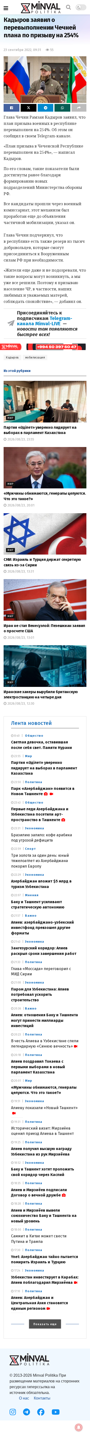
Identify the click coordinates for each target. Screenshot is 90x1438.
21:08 (17, 982)
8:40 (16, 735)
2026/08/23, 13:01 (20, 638)
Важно (31, 915)
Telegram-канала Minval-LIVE (44, 320)
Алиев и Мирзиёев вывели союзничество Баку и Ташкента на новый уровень (44, 1215)
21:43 (16, 941)
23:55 (17, 756)
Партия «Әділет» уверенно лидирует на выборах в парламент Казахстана (44, 768)
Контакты (42, 1398)
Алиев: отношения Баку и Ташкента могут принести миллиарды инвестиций (44, 1020)
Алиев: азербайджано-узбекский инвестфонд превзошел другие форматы (42, 927)
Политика (33, 782)
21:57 (16, 915)
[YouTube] (56, 1412)
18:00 (17, 1229)
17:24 (16, 1270)
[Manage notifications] (79, 1427)
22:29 (17, 874)
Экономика (34, 828)
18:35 (17, 1183)
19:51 (16, 1101)
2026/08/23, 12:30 (20, 704)
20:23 (17, 1034)
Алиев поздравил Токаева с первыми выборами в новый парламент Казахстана (38, 1066)
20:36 (17, 1008)
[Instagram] (13, 1412)
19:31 (16, 1122)
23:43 (17, 802)
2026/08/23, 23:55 (20, 439)
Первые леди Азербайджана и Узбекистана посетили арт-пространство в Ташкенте (39, 814)
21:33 (16, 962)
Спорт (30, 848)
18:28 (17, 1203)
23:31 (16, 828)
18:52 (17, 1162)
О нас (24, 1398)
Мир (10, 418)
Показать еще (45, 1324)
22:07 (17, 895)
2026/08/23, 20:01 (20, 505)
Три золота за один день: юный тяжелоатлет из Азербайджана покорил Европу (40, 861)
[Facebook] (40, 1412)
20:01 (17, 1080)
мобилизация (35, 357)
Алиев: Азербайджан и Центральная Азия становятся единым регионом (39, 1303)
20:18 (17, 1055)
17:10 (16, 1291)
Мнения (32, 895)
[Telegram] (26, 1412)
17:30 (16, 1250)
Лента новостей (31, 723)
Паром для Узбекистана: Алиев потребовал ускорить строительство (40, 994)
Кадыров (12, 357)
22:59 (17, 848)
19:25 (17, 1142)
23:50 (17, 782)
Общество (34, 735)
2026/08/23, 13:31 (20, 571)
